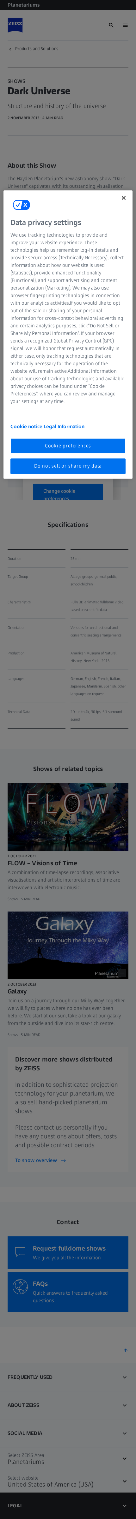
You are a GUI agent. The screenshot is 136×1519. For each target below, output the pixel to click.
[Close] (124, 198)
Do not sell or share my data (68, 466)
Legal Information (64, 426)
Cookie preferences (68, 446)
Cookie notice (27, 426)
